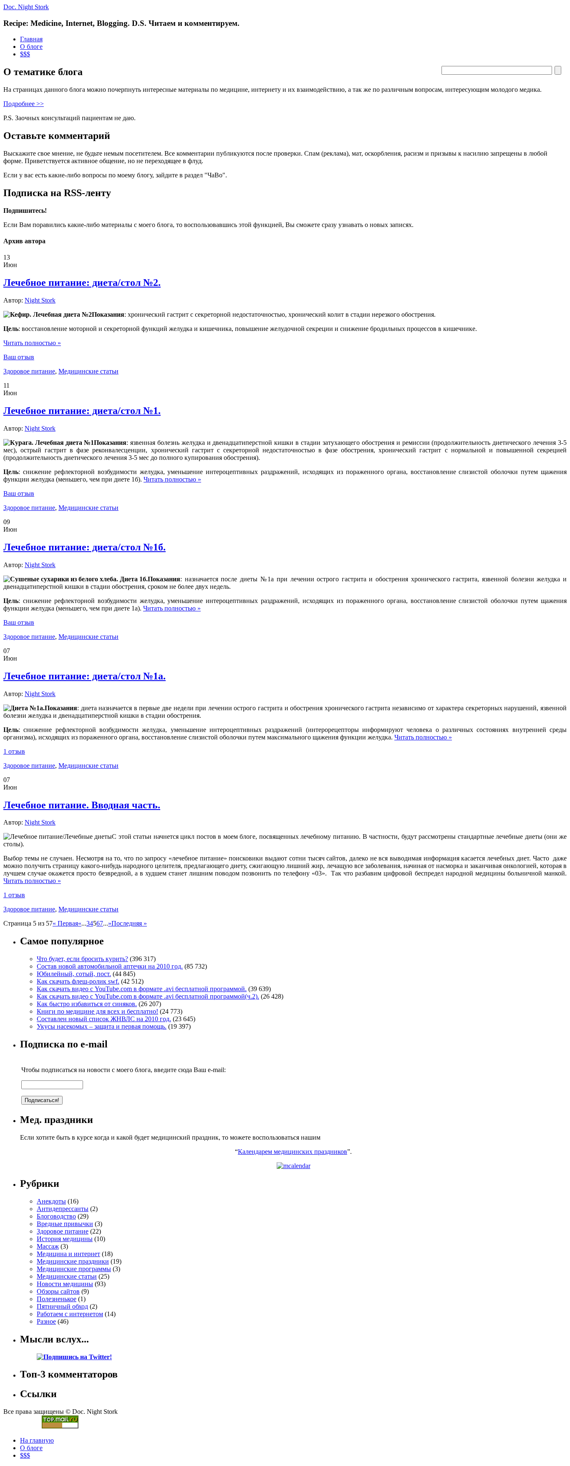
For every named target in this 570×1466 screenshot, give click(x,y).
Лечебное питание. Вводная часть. (81, 805)
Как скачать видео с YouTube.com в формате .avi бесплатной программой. (142, 988)
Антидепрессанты (62, 1208)
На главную (37, 1440)
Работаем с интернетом (70, 1313)
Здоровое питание (29, 371)
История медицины (65, 1238)
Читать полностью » (32, 342)
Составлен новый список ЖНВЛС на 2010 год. (104, 1018)
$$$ (25, 54)
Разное (46, 1321)
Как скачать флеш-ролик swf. (78, 981)
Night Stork (40, 300)
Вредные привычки (65, 1223)
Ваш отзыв (18, 357)
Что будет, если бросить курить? (82, 958)
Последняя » (129, 923)
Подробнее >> (23, 103)
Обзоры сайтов (58, 1291)
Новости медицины (65, 1283)
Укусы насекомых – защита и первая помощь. (101, 1026)
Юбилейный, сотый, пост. (74, 973)
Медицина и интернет (68, 1253)
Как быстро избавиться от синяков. (87, 1003)
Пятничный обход (62, 1306)
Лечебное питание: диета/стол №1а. (84, 676)
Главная (31, 39)
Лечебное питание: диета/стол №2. (82, 282)
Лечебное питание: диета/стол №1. (82, 410)
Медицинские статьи (88, 371)
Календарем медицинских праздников (292, 1151)
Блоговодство (56, 1216)
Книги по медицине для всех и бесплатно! (97, 1011)
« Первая (65, 923)
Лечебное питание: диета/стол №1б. (84, 547)
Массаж (48, 1246)
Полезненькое (56, 1298)
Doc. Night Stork (26, 6)
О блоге (31, 46)
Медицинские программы (74, 1268)
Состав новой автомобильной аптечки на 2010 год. (110, 966)
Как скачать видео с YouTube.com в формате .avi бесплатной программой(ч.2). (148, 996)
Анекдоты (51, 1201)
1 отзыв (14, 751)
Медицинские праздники (73, 1261)
